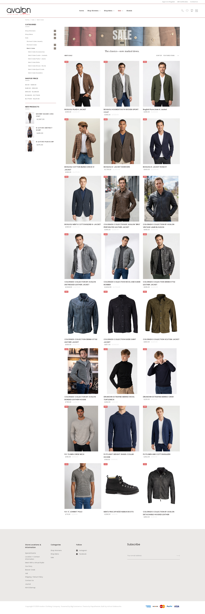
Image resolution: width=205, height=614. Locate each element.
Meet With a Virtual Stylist (34, 563)
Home (81, 11)
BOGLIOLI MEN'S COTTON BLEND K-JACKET (82, 224)
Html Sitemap (30, 588)
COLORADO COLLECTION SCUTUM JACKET (161, 339)
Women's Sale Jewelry (34, 41)
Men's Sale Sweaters (35, 73)
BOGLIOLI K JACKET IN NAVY (155, 167)
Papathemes (95, 606)
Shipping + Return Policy (34, 577)
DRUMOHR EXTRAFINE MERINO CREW (158, 397)
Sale (120, 11)
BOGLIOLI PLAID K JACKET (75, 109)
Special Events (30, 553)
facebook (82, 554)
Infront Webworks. (114, 606)
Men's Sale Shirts (34, 62)
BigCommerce (76, 606)
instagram (83, 550)
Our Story (28, 566)
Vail (26, 573)
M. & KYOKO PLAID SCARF (45, 142)
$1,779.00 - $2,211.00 (32, 99)
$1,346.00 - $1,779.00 (32, 95)
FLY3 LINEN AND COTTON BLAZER (156, 454)
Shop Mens (108, 11)
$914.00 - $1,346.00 (32, 92)
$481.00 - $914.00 (31, 88)
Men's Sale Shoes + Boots (37, 66)
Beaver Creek (30, 570)
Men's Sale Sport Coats (36, 69)
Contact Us (194, 2)
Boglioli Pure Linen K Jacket (155, 109)
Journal (28, 584)
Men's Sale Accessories (36, 52)
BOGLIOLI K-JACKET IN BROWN (117, 167)
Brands (129, 11)
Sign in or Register (168, 2)
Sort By (159, 55)
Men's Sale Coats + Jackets (37, 55)
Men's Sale (31, 48)
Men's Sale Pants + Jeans (37, 59)
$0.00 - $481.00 (30, 85)
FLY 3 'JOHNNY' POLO (73, 511)
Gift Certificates (182, 2)
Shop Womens (93, 11)
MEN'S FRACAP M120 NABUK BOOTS (119, 511)
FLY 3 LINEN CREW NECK (74, 454)
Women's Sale (32, 45)
